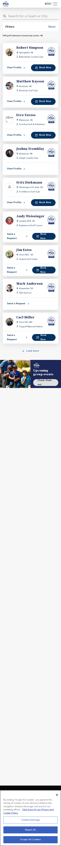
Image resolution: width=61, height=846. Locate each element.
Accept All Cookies (30, 839)
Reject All (30, 829)
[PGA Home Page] (6, 4)
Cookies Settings (30, 819)
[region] (30, 818)
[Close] (57, 795)
